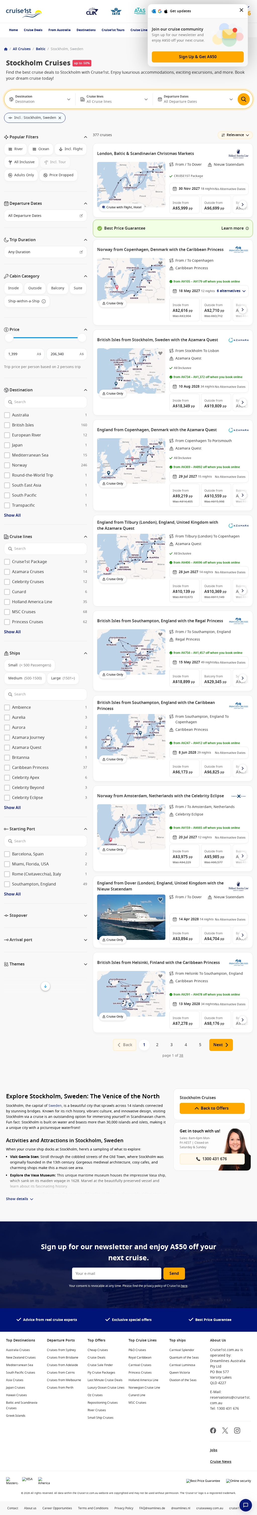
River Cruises (97, 1410)
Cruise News (220, 1461)
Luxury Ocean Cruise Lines (106, 1387)
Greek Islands (15, 1415)
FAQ (142, 1508)
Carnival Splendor (181, 1350)
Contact (12, 1508)
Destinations (86, 30)
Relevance (235, 135)
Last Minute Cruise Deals (105, 1380)
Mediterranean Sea (19, 1365)
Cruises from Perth (60, 1387)
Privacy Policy (123, 1508)
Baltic (40, 49)
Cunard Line (136, 1395)
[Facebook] (213, 1431)
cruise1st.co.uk (239, 1508)
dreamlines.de (155, 1508)
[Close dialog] (242, 11)
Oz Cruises (95, 1395)
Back (127, 1045)
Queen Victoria (179, 1372)
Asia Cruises (14, 1380)
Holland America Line (143, 1380)
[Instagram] (237, 1431)
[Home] (6, 49)
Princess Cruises (140, 1372)
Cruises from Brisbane (62, 1357)
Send (174, 1274)
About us (30, 1508)
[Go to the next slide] (243, 205)
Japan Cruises (15, 1387)
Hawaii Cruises (16, 1395)
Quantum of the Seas (184, 1357)
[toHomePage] (24, 11)
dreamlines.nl (180, 1508)
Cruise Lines (140, 30)
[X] (225, 1431)
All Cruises (22, 49)
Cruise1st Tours (113, 30)
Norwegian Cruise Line (144, 1387)
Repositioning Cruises (103, 1402)
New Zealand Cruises (21, 1357)
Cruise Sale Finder (100, 1365)
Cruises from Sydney (61, 1350)
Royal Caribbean (139, 1357)
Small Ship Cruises (100, 1417)
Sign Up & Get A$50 (198, 57)
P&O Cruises (137, 1350)
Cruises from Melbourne (64, 1380)
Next (218, 1045)
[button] (45, 137)
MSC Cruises (137, 1402)
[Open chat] (245, 1505)
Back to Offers (215, 1108)
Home (13, 30)
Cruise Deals (33, 30)
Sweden (55, 1105)
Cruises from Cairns (61, 1372)
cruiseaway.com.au (209, 1508)
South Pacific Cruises (20, 1372)
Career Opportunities (57, 1508)
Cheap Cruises (98, 1350)
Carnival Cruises (139, 1365)
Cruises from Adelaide (62, 1365)
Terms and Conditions (93, 1508)
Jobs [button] (213, 1450)
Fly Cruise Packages (101, 1372)
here (184, 1286)
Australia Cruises (18, 1350)
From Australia (59, 30)
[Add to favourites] (160, 166)
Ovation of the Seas (183, 1380)
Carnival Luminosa (182, 1365)
